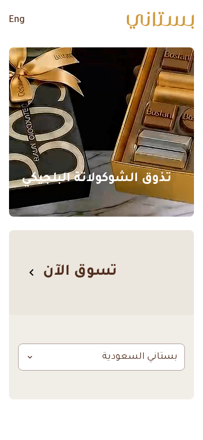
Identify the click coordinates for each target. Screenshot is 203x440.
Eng (17, 20)
